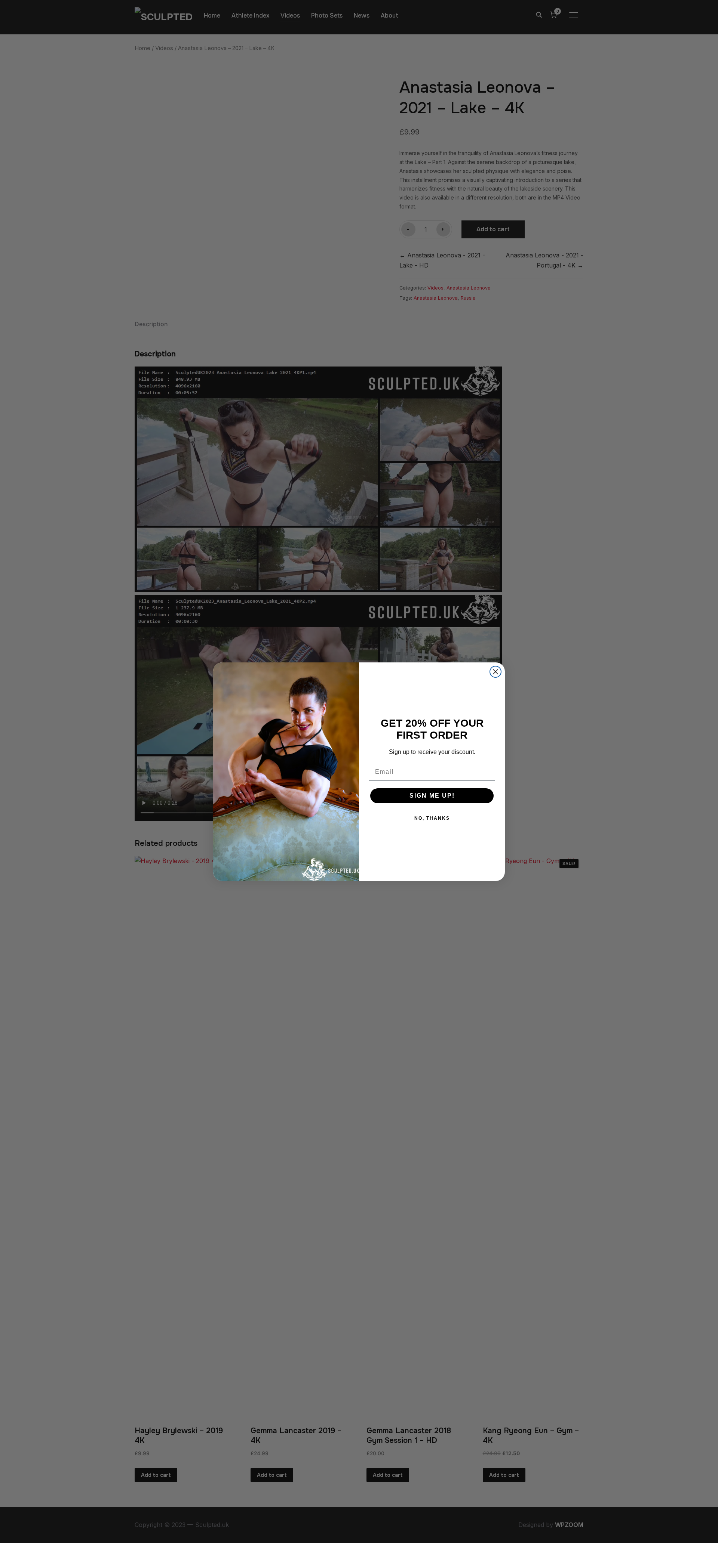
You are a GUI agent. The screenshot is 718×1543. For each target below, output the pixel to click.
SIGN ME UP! (432, 795)
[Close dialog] (495, 671)
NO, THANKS (432, 818)
